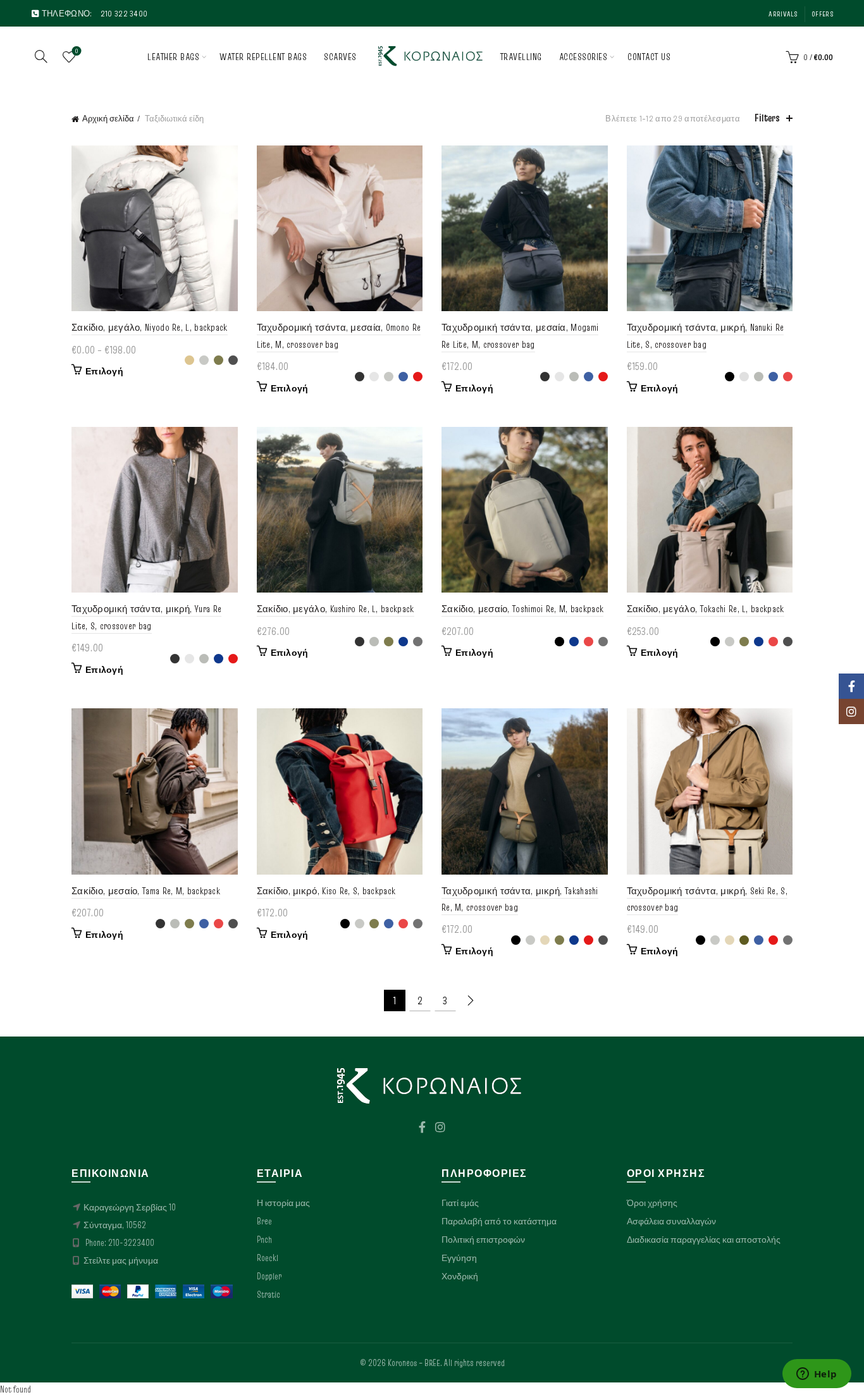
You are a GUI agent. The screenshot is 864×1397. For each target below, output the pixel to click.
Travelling (521, 56)
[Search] (41, 56)
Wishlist (76, 51)
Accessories (583, 56)
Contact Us (648, 56)
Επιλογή (104, 371)
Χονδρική (459, 1276)
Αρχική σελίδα (108, 118)
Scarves (340, 56)
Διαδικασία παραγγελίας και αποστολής (704, 1239)
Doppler (269, 1276)
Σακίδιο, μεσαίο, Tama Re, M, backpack (145, 890)
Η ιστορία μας (283, 1203)
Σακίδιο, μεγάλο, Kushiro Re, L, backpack (335, 608)
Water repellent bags (263, 56)
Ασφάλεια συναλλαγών (671, 1221)
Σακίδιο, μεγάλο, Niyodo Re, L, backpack (149, 327)
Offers (822, 13)
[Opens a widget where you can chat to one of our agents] (816, 1375)
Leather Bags (173, 56)
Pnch (264, 1239)
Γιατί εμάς (460, 1203)
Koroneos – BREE (414, 1363)
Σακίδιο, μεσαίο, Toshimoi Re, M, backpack (522, 608)
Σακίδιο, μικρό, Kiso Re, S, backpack (326, 890)
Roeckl (267, 1258)
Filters (767, 118)
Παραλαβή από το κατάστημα (499, 1221)
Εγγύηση (459, 1258)
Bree (264, 1221)
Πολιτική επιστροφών (483, 1239)
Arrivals (782, 13)
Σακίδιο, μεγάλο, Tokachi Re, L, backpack (705, 608)
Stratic (268, 1294)
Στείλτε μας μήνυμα (120, 1260)
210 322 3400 (124, 13)
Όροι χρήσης (652, 1203)
